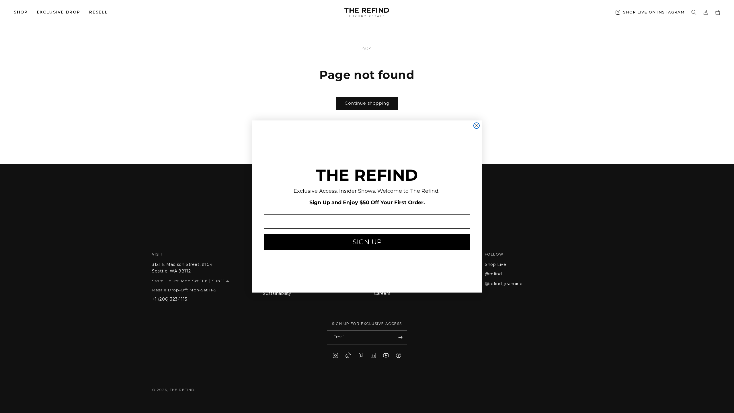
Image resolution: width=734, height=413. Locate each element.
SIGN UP (367, 242)
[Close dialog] (476, 125)
